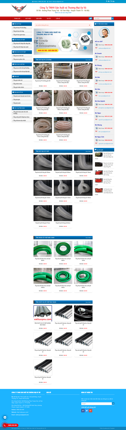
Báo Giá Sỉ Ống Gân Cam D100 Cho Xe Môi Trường (108, 173)
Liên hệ (58, 18)
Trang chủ (17, 18)
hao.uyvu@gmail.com (104, 96)
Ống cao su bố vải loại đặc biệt (21, 71)
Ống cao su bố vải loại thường (21, 68)
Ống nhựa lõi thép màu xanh (21, 47)
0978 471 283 (108, 116)
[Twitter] (108, 1)
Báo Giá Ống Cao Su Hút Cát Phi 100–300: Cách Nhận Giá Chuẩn (104, 155)
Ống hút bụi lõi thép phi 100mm (83, 197)
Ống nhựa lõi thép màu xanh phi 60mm (63, 286)
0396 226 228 (108, 80)
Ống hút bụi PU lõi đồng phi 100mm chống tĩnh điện (63, 135)
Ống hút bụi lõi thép (19, 31)
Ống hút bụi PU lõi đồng (20, 27)
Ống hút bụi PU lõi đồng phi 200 (42, 81)
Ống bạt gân (17, 99)
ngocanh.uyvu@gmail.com (106, 143)
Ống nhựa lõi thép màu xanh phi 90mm (42, 259)
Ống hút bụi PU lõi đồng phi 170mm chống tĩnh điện (63, 81)
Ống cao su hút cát (18, 56)
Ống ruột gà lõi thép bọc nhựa (21, 117)
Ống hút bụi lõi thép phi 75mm (42, 223)
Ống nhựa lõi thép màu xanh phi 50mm (83, 286)
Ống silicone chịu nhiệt (20, 120)
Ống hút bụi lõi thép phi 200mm (63, 172)
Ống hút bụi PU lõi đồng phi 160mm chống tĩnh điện (83, 81)
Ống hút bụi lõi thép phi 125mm (42, 197)
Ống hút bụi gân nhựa (19, 34)
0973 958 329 (108, 128)
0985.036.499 (108, 45)
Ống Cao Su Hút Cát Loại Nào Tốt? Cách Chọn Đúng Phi (108, 165)
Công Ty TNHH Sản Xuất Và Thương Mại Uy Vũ (34, 428)
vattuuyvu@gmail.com (105, 48)
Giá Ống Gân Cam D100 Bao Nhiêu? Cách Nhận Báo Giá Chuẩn (104, 191)
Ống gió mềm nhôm (19, 87)
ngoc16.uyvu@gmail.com (105, 119)
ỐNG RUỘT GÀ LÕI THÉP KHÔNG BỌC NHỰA (43, 324)
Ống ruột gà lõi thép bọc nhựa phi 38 (83, 351)
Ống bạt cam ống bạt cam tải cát (22, 96)
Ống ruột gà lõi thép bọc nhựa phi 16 (63, 324)
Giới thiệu (28, 18)
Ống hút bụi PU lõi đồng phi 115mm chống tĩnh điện (42, 135)
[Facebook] (106, 1)
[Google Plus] (110, 1)
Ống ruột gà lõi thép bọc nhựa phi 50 (43, 378)
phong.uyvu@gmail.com (105, 72)
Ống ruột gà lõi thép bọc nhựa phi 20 (83, 324)
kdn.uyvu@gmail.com (104, 131)
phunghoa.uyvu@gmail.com (106, 107)
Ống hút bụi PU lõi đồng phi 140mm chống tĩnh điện (63, 108)
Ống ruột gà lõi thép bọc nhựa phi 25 (43, 351)
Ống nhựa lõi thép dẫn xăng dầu (22, 43)
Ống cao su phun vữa (19, 59)
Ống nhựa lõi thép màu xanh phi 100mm (42, 286)
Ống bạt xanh (17, 103)
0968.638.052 (108, 140)
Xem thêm (88, 60)
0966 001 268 (108, 104)
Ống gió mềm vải (18, 80)
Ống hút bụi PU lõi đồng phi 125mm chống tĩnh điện (83, 108)
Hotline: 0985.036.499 (40, 1)
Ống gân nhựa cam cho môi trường (21, 112)
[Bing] (112, 1)
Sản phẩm (39, 18)
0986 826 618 (108, 68)
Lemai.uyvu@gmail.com (105, 84)
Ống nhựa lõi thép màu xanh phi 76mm (83, 259)
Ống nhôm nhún (18, 84)
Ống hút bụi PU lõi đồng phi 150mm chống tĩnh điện (42, 108)
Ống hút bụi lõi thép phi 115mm (63, 197)
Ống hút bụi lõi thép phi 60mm (63, 223)
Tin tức (49, 18)
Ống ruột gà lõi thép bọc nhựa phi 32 (63, 351)
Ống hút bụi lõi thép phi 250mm (42, 172)
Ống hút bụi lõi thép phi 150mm (83, 172)
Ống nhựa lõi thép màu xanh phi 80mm (63, 259)
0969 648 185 (108, 56)
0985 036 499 (108, 92)
